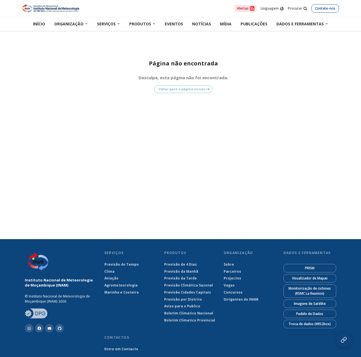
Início (39, 24)
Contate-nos (325, 8)
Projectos (232, 278)
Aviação (111, 278)
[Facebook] (39, 328)
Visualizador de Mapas (310, 278)
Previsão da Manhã (181, 271)
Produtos (140, 24)
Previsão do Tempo (121, 264)
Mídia (226, 24)
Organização (68, 24)
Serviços (106, 24)
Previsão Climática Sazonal (188, 285)
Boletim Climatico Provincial (189, 320)
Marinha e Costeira (121, 292)
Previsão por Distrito (183, 299)
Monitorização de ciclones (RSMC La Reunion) (310, 291)
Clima (109, 271)
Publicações (254, 24)
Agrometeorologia (121, 285)
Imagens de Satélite (310, 303)
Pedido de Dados (309, 313)
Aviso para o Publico (182, 306)
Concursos (233, 292)
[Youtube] (49, 328)
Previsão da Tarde (180, 278)
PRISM (309, 268)
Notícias (201, 24)
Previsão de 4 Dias (180, 264)
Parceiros (232, 271)
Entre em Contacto (121, 349)
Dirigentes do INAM (241, 299)
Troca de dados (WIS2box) (310, 323)
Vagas (229, 285)
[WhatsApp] (29, 328)
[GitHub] (59, 328)
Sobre (229, 264)
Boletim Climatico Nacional (188, 313)
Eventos (174, 24)
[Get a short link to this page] (343, 339)
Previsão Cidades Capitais (187, 292)
